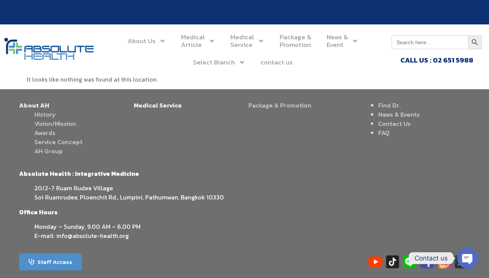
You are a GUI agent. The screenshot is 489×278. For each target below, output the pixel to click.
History (45, 114)
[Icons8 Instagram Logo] (444, 261)
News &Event (337, 41)
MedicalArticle (193, 41)
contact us (277, 62)
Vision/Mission (55, 123)
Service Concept (58, 141)
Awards (44, 132)
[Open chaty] (467, 258)
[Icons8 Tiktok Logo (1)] (392, 261)
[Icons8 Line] (409, 261)
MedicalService (242, 41)
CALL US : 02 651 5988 (436, 60)
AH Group (48, 151)
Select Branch (214, 62)
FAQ (384, 132)
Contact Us (394, 123)
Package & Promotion (279, 105)
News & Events (399, 114)
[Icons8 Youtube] (375, 261)
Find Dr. (389, 105)
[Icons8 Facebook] (427, 261)
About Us (141, 41)
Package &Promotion (295, 41)
